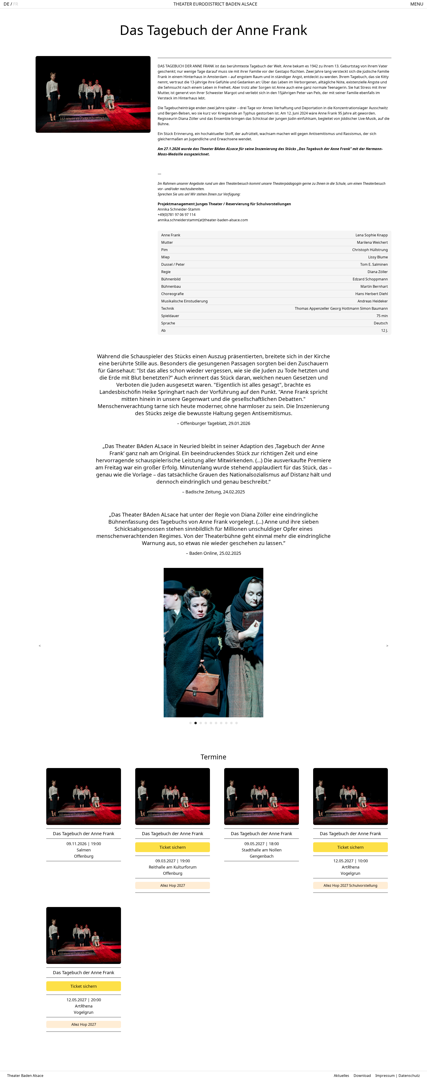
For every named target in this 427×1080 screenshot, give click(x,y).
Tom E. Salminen (374, 264)
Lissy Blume (378, 257)
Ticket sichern (172, 847)
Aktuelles (341, 1075)
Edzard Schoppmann (370, 279)
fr (15, 4)
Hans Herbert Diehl (371, 293)
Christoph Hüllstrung (370, 249)
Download (362, 1075)
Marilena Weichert (372, 242)
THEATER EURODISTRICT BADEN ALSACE (215, 4)
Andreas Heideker (373, 301)
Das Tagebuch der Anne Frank (83, 834)
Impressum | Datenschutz (397, 1075)
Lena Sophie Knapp (372, 235)
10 (236, 723)
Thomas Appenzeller (312, 308)
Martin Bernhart (374, 286)
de (6, 4)
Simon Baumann (374, 308)
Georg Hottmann (345, 308)
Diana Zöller (378, 271)
